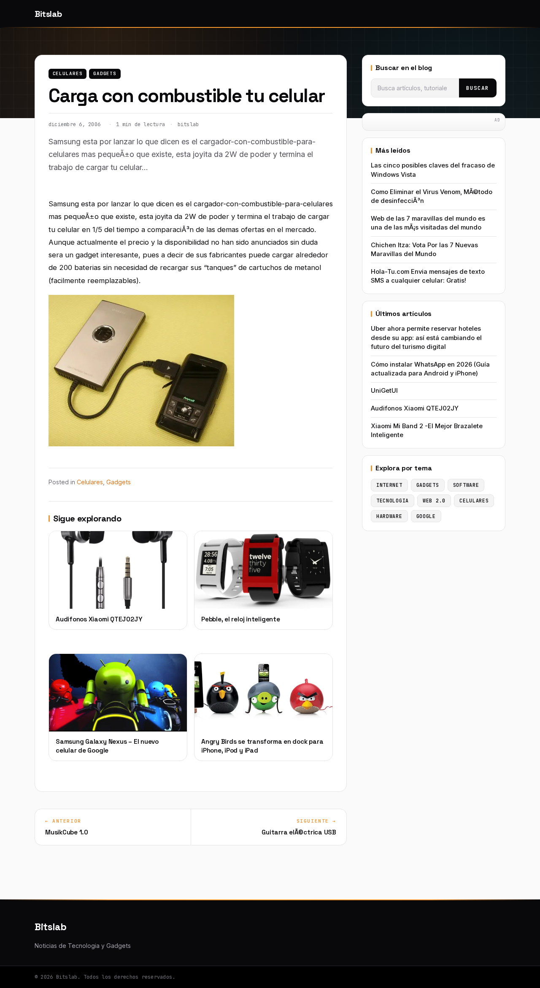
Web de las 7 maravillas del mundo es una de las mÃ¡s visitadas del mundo (428, 223)
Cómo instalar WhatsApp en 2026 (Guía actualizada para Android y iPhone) (430, 369)
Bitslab (48, 13)
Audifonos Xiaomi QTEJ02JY (415, 408)
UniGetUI (384, 390)
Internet (389, 485)
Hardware (389, 516)
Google (426, 516)
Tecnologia (392, 500)
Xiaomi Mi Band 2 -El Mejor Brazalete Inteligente (427, 430)
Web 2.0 (434, 500)
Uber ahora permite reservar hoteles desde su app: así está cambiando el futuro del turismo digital (426, 338)
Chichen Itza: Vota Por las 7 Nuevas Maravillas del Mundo (424, 249)
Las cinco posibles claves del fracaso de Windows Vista (433, 170)
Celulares (68, 73)
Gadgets (104, 73)
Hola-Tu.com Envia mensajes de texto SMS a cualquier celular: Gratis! (428, 276)
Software (466, 485)
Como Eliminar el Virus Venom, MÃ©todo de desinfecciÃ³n (431, 196)
